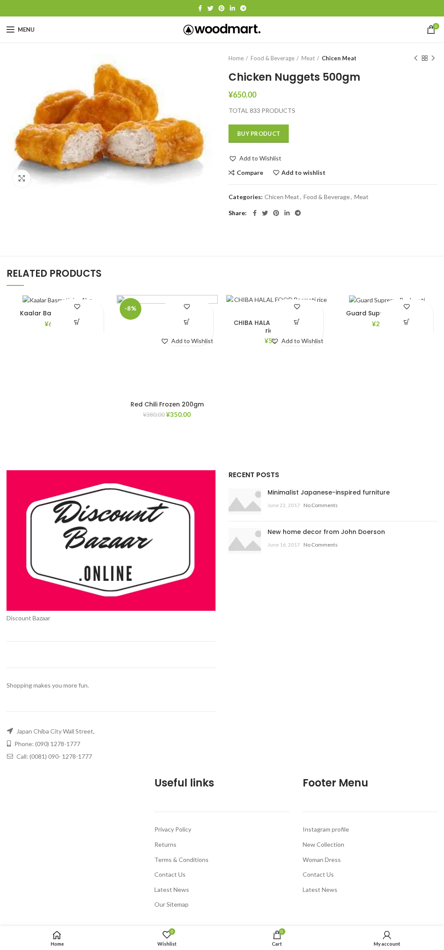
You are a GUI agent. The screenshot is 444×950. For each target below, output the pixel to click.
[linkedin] (232, 8)
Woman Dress (322, 859)
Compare (250, 173)
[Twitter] (210, 8)
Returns (165, 844)
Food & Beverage (272, 58)
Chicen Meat (339, 58)
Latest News (171, 889)
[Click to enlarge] (21, 178)
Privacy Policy (172, 829)
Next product (433, 58)
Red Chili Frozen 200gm (167, 404)
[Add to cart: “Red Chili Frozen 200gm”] (187, 322)
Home (236, 58)
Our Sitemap (171, 904)
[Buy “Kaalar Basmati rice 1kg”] (77, 322)
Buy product (258, 133)
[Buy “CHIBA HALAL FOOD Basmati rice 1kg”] (296, 322)
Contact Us (170, 874)
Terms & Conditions (181, 859)
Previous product (415, 58)
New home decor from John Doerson (326, 531)
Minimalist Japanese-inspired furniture (329, 492)
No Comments (321, 505)
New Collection (323, 844)
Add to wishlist (303, 173)
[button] (255, 158)
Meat (308, 58)
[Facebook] (200, 8)
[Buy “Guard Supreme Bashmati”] (407, 322)
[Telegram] (243, 8)
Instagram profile (326, 829)
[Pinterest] (221, 8)
